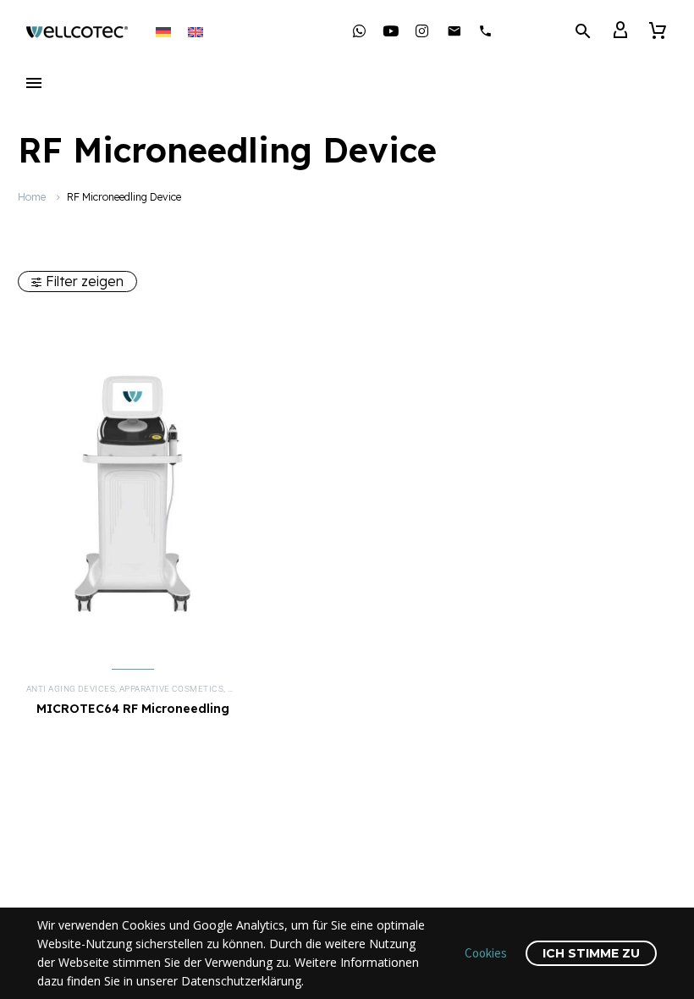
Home (32, 196)
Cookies (486, 953)
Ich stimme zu (591, 953)
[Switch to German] (163, 30)
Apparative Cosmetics (171, 688)
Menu (33, 83)
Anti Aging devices (70, 688)
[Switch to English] (195, 30)
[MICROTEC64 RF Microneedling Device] (132, 488)
